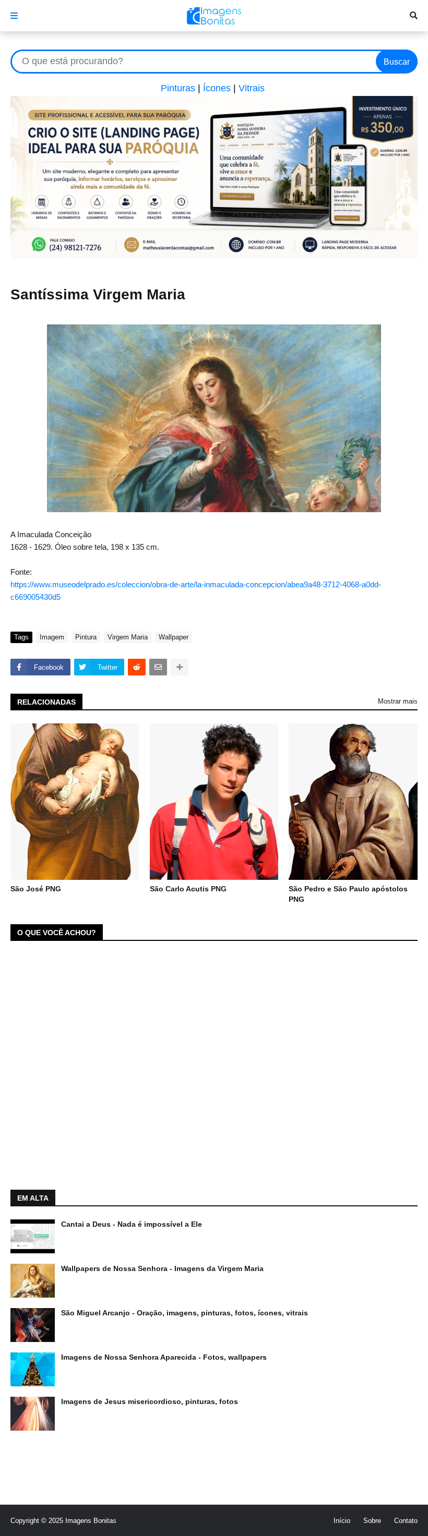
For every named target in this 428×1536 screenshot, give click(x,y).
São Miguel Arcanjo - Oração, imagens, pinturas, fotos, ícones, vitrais (184, 1313)
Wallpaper (173, 637)
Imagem (52, 637)
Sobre (372, 1521)
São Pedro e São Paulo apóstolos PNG (348, 894)
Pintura (86, 637)
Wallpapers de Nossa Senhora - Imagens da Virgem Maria (162, 1268)
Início (342, 1521)
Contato (406, 1521)
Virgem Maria (128, 637)
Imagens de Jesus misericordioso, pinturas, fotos (149, 1401)
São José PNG (35, 889)
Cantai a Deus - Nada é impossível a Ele (131, 1224)
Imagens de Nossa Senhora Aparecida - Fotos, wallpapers (164, 1357)
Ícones (217, 88)
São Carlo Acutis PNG (188, 889)
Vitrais (252, 88)
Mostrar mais (398, 701)
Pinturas (178, 88)
